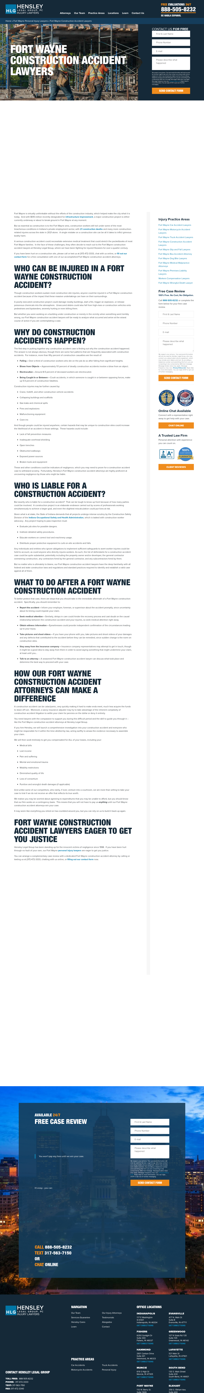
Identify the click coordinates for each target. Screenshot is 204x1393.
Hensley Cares (78, 1322)
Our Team (79, 13)
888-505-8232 (178, 10)
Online (46, 1265)
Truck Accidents (110, 1365)
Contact (106, 1326)
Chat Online (176, 425)
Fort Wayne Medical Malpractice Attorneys (173, 264)
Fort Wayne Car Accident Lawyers (174, 225)
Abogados (107, 1322)
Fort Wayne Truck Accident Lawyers (175, 237)
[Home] (24, 9)
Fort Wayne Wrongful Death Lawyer (175, 282)
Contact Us (138, 13)
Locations (113, 13)
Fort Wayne (145, 1386)
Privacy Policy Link (174, 81)
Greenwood (177, 1331)
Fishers (142, 1331)
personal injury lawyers (69, 850)
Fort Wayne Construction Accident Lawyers (175, 243)
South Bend (177, 1368)
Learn (125, 13)
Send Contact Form (171, 91)
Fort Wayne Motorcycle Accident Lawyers (174, 231)
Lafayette (176, 1349)
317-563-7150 (53, 1253)
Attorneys (65, 13)
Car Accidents (78, 1365)
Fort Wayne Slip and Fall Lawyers (174, 249)
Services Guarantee (80, 1317)
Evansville (176, 1313)
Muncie (142, 1368)
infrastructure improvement (79, 216)
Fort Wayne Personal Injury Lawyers (30, 21)
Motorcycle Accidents (81, 1369)
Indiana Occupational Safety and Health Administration (56, 517)
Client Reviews (176, 467)
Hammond (144, 1349)
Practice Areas (96, 13)
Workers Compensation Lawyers (173, 278)
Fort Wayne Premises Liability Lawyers (172, 272)
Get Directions (145, 1325)
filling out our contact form (80, 859)
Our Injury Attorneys (112, 1312)
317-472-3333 (21, 1382)
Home (8, 21)
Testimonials (108, 1317)
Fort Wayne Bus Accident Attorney (175, 254)
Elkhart (174, 1386)
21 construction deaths (91, 229)
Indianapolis (146, 1313)
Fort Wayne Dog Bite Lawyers (172, 258)
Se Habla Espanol (171, 16)
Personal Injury (109, 1369)
